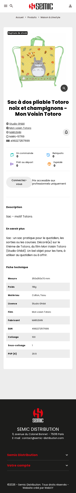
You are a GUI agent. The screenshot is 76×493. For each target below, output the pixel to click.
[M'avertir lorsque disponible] (66, 132)
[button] (11, 6)
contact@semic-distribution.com (43, 438)
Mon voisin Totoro (20, 128)
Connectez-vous (19, 182)
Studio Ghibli (17, 123)
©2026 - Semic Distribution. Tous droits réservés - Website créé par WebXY (38, 486)
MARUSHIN (15, 132)
